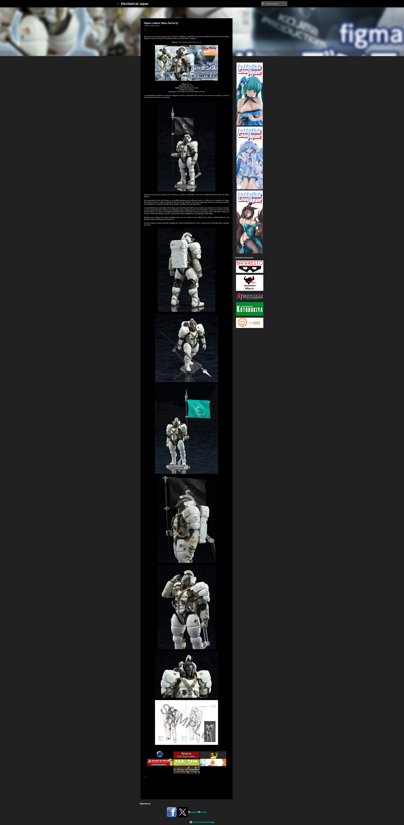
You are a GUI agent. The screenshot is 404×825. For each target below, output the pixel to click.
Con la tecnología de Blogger (203, 822)
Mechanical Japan (134, 3)
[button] (145, 30)
